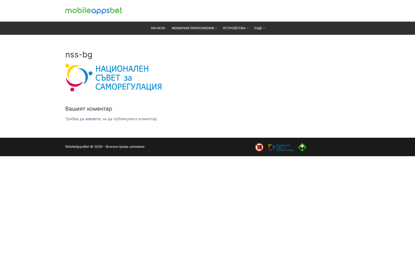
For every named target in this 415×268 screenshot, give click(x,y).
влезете (92, 118)
